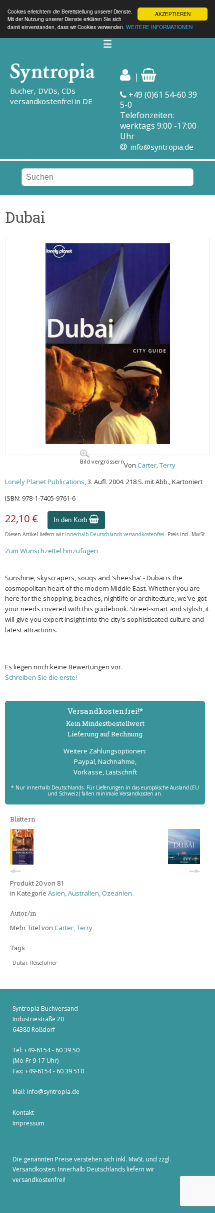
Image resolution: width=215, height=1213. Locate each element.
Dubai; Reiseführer (34, 962)
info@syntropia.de (162, 147)
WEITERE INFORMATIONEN (159, 27)
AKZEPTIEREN (172, 14)
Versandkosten (33, 1169)
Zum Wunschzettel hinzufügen (51, 550)
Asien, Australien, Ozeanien (90, 893)
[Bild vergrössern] (108, 441)
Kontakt (23, 1112)
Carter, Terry (157, 465)
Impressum (28, 1123)
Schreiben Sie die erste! (41, 677)
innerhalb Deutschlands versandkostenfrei (114, 534)
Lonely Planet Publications (44, 481)
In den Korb (71, 520)
